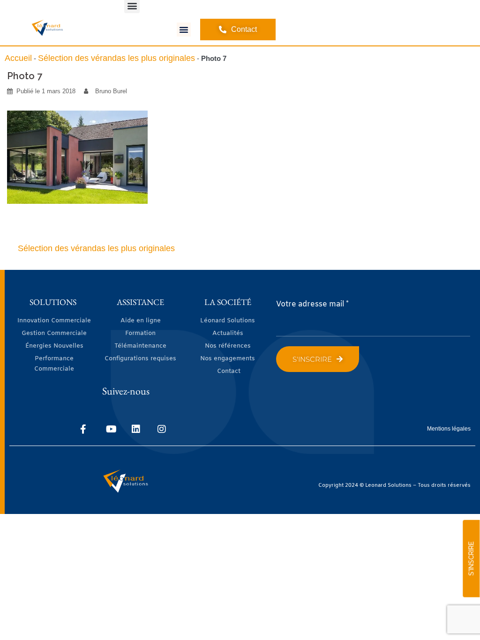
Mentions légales (449, 428)
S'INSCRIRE (471, 559)
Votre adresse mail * (312, 304)
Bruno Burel (111, 91)
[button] (184, 29)
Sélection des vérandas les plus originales (116, 58)
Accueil (18, 58)
